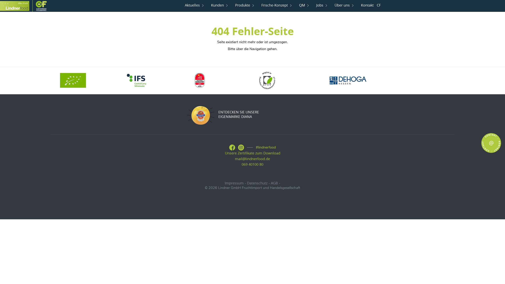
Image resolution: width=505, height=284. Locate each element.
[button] (8, 275)
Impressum (234, 183)
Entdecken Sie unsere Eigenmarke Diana (238, 114)
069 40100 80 (252, 164)
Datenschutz (257, 183)
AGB (274, 183)
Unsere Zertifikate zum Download (252, 153)
